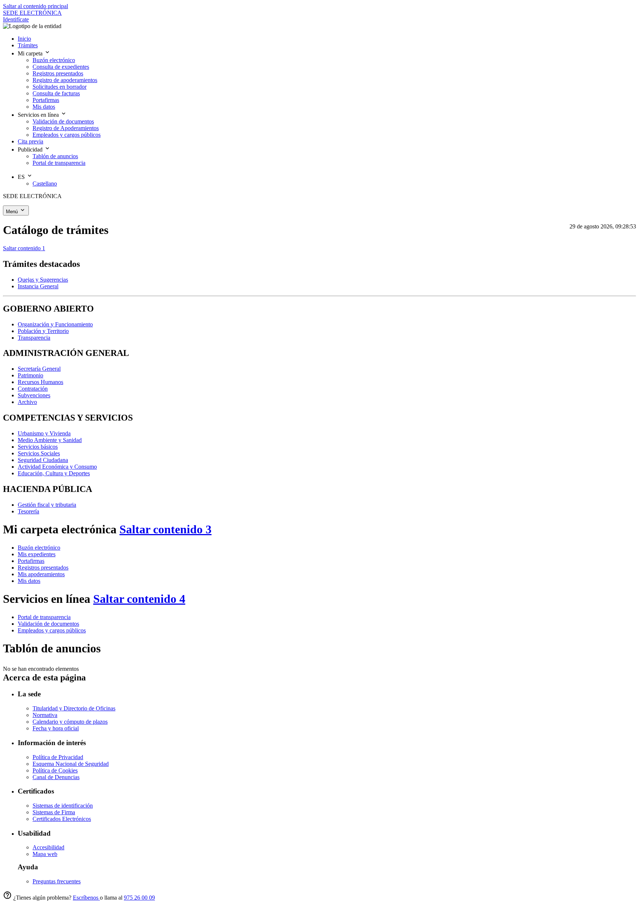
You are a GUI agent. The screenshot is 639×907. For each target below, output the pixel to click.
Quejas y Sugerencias (43, 279)
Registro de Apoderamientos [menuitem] (66, 128)
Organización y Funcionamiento (55, 324)
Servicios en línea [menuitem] (39, 115)
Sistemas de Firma (54, 812)
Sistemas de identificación (63, 805)
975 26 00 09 (139, 897)
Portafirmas (31, 561)
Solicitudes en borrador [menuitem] (60, 87)
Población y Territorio (43, 331)
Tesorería (28, 511)
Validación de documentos (48, 624)
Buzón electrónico (39, 547)
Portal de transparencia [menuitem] (59, 163)
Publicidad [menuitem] (31, 149)
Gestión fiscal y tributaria (47, 505)
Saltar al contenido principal (35, 6)
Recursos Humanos (40, 382)
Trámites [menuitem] (28, 45)
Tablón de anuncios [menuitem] (55, 156)
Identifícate (16, 19)
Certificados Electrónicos (62, 819)
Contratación (33, 388)
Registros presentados (43, 567)
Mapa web (45, 854)
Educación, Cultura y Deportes (54, 473)
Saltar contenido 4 (139, 598)
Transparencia (34, 337)
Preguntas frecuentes (57, 881)
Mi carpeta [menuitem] (31, 53)
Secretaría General (39, 369)
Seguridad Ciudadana (43, 460)
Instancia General (38, 286)
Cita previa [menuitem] (30, 141)
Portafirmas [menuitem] (46, 100)
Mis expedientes (36, 554)
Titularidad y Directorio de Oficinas (74, 708)
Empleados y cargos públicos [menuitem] (67, 135)
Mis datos (29, 581)
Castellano (45, 183)
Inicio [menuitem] (24, 38)
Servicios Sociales (39, 453)
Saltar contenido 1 (24, 248)
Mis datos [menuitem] (44, 106)
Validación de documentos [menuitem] (63, 121)
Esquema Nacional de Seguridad (71, 764)
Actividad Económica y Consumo (57, 466)
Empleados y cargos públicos (52, 630)
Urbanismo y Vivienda (44, 433)
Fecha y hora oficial (56, 728)
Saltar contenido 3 (165, 529)
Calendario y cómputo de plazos (70, 722)
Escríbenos (86, 897)
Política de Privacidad (58, 757)
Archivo (27, 402)
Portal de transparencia (44, 617)
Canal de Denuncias (56, 777)
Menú (12, 211)
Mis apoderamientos (41, 574)
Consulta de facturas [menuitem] (56, 93)
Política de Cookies (55, 770)
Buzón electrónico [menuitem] (54, 60)
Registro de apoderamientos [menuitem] (65, 80)
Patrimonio (30, 375)
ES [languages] (22, 177)
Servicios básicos (38, 447)
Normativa (45, 715)
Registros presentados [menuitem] (58, 73)
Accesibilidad (48, 847)
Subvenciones (34, 395)
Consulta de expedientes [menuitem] (61, 67)
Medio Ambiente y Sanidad (50, 440)
